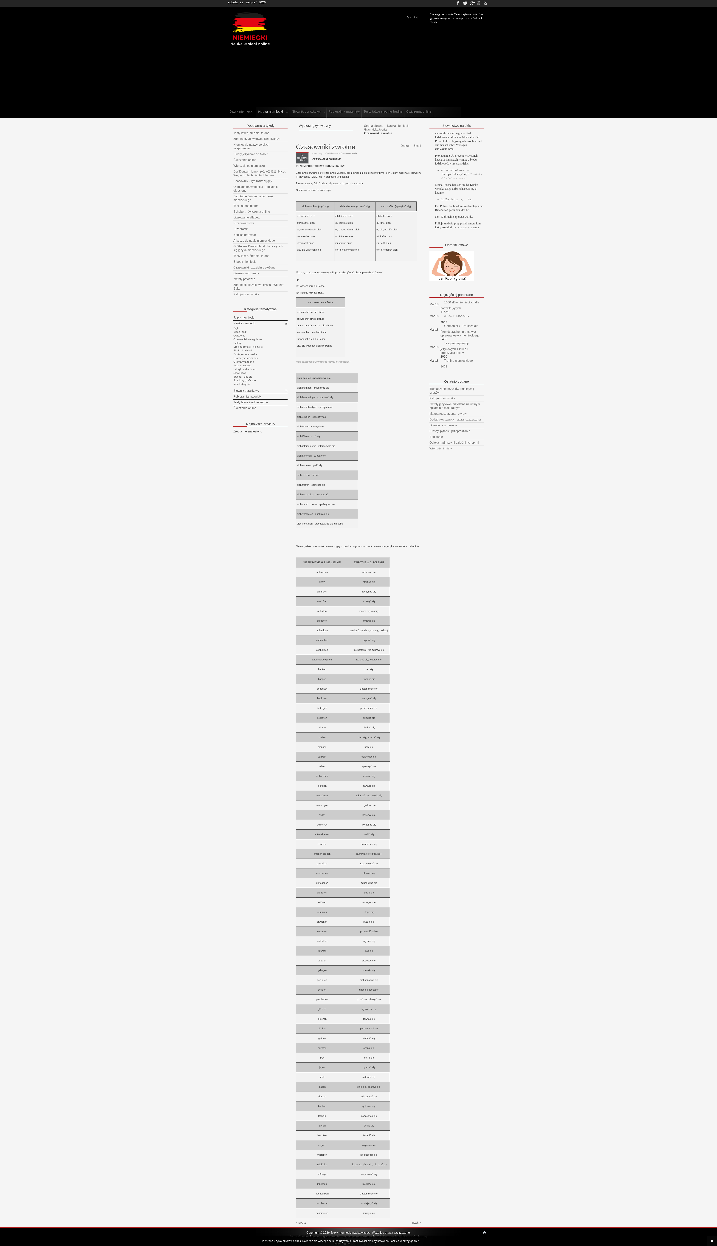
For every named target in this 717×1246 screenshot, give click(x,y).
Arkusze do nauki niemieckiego (254, 240)
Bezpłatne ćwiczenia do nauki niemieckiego (253, 198)
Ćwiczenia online (244, 160)
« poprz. (301, 1222)
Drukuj (404, 145)
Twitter (465, 3)
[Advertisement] (358, 78)
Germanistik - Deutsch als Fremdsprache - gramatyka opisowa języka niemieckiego (459, 330)
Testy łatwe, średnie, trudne (251, 133)
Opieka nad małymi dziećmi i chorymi (454, 442)
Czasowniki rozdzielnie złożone (254, 267)
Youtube (478, 3)
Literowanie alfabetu (246, 217)
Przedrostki (240, 229)
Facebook (458, 3)
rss (485, 3)
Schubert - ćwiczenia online (251, 211)
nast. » (416, 1222)
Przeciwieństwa (243, 223)
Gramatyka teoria (375, 129)
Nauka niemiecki (398, 125)
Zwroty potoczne (244, 279)
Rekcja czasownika (246, 294)
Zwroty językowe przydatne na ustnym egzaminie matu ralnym (454, 406)
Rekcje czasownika (442, 398)
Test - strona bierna (246, 205)
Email (417, 145)
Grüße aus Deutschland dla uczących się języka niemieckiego (258, 248)
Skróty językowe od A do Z (250, 154)
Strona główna (373, 125)
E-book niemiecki (244, 261)
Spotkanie (436, 436)
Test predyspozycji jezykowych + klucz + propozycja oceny (454, 348)
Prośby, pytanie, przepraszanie (449, 431)
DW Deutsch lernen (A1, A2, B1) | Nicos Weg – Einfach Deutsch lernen (259, 173)
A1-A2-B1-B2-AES (456, 316)
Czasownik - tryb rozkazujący (252, 181)
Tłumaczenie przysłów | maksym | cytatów (451, 390)
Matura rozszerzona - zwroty (448, 413)
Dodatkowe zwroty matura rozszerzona (455, 419)
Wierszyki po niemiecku (249, 165)
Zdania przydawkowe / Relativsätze (256, 138)
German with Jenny (246, 273)
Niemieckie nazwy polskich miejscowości (251, 146)
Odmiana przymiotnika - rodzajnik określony (255, 188)
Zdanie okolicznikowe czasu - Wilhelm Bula (258, 286)
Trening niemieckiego (458, 360)
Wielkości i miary (440, 448)
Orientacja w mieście (443, 425)
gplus (472, 3)
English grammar (244, 234)
